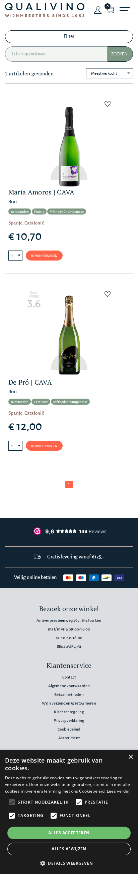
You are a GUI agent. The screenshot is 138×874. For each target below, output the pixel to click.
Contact (69, 677)
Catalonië (41, 402)
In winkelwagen (44, 256)
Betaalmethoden (69, 695)
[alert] (69, 812)
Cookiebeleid (69, 729)
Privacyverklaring (69, 721)
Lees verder (118, 791)
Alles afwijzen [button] (69, 849)
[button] (69, 863)
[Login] (98, 10)
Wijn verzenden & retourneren (69, 703)
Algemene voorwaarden (69, 686)
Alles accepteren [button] (68, 833)
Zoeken (119, 54)
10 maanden (20, 211)
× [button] (130, 757)
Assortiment (69, 738)
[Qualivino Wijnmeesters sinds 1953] (44, 10)
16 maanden (19, 402)
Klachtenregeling (69, 712)
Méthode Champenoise (67, 211)
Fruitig (39, 211)
